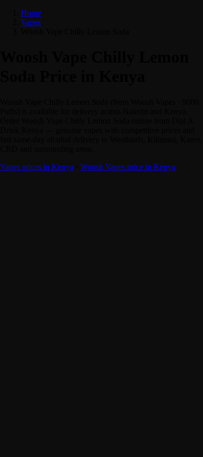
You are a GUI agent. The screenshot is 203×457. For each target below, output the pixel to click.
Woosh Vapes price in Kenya (127, 166)
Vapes (31, 22)
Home (31, 12)
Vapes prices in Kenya (36, 166)
